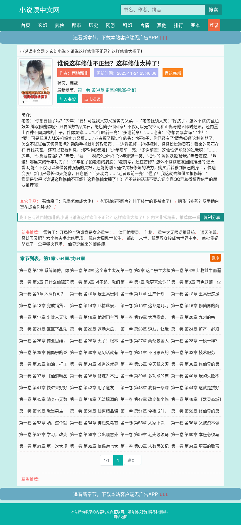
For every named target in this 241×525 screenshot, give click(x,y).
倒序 (215, 257)
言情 (144, 25)
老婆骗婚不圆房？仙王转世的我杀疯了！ (137, 201)
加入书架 (67, 99)
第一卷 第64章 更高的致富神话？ (108, 90)
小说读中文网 (39, 9)
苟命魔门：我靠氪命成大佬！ (69, 201)
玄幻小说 (57, 51)
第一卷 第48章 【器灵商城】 (197, 399)
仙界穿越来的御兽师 (86, 244)
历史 (93, 25)
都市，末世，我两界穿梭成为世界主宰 (162, 238)
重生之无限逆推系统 (176, 232)
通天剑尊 (208, 232)
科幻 (127, 25)
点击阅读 (92, 99)
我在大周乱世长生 (104, 238)
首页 (25, 25)
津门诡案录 (128, 232)
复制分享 (212, 217)
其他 (161, 25)
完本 (195, 25)
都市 (76, 25)
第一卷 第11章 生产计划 (142, 293)
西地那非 (80, 73)
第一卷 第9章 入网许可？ (42, 293)
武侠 (59, 25)
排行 (178, 25)
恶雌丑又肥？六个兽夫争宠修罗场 (52, 238)
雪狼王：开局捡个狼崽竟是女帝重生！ (78, 232)
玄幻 (42, 25)
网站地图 (120, 516)
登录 (214, 25)
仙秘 (148, 232)
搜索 (213, 9)
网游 (110, 25)
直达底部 (173, 73)
